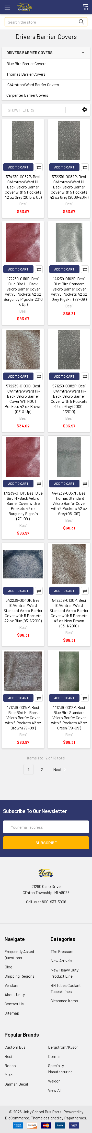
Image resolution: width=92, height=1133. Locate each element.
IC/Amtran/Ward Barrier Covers (32, 84)
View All (54, 1090)
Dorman (55, 1056)
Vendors (11, 985)
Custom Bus (15, 1047)
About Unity (15, 994)
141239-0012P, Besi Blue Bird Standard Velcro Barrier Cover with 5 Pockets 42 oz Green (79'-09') (69, 717)
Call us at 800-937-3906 (46, 901)
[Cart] (87, 7)
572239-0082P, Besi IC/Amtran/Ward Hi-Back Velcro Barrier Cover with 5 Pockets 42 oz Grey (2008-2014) (69, 186)
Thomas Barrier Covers (25, 74)
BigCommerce (17, 1117)
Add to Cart (18, 167)
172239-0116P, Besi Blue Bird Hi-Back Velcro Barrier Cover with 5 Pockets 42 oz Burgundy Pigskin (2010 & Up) (23, 291)
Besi (8, 1056)
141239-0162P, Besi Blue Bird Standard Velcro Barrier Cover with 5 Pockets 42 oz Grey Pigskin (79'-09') (69, 289)
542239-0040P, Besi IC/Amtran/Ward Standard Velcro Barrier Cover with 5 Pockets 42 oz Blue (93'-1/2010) (23, 610)
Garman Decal (16, 1083)
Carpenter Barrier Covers (27, 95)
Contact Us (14, 1003)
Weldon (54, 1080)
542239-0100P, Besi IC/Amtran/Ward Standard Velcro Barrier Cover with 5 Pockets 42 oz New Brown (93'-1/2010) (69, 613)
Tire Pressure (62, 951)
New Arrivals (61, 960)
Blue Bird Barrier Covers (26, 63)
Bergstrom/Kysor (63, 1047)
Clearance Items (64, 1000)
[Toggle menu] (7, 7)
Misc (9, 1074)
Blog (8, 966)
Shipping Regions (19, 976)
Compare (39, 167)
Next (57, 769)
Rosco (10, 1065)
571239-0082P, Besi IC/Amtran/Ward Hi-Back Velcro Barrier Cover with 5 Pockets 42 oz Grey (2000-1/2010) (69, 398)
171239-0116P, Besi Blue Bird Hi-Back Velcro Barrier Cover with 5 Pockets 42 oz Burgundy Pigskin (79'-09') (23, 505)
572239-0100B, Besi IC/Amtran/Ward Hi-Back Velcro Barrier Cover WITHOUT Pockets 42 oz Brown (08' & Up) (23, 398)
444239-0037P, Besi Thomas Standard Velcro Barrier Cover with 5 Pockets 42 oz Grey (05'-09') (69, 503)
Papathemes (75, 1117)
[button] (84, 110)
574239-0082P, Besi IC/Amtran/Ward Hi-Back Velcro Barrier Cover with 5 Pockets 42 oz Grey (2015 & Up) (23, 186)
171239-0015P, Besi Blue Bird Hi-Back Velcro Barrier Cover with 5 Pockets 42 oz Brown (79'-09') (23, 717)
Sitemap (12, 1012)
